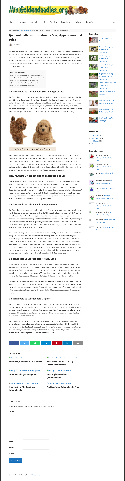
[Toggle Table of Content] (42, 72)
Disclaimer (78, 22)
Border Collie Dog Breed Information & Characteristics (106, 50)
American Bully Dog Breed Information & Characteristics (107, 68)
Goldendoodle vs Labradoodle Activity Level (24, 83)
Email (11, 447)
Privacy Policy (65, 22)
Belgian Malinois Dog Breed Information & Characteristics (106, 76)
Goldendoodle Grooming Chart (23, 374)
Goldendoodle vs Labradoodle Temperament (24, 80)
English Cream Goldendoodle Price (63, 387)
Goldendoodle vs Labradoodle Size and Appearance (26, 75)
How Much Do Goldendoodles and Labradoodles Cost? (27, 78)
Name (11, 441)
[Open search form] (114, 21)
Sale (44, 22)
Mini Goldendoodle (35, 475)
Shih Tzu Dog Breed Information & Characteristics (105, 59)
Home (12, 22)
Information (34, 22)
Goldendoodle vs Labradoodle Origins (22, 85)
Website (12, 454)
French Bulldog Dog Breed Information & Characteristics (107, 85)
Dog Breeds (22, 22)
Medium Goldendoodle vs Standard (25, 361)
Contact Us (89, 22)
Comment (12, 411)
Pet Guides (53, 22)
